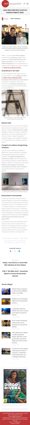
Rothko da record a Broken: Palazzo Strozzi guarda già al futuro (20, 301)
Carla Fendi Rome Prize (9, 242)
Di (16, 238)
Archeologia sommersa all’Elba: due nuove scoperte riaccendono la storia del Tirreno (20, 312)
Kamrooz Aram (18, 242)
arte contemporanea (21, 240)
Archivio (17, 423)
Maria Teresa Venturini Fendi (12, 78)
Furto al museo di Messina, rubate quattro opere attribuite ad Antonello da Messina (19, 324)
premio (24, 242)
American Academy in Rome (12, 67)
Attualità (5, 26)
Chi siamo (13, 423)
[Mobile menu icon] (27, 4)
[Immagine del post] (6, 291)
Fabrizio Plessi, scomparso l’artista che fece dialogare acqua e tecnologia (19, 291)
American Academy (12, 240)
